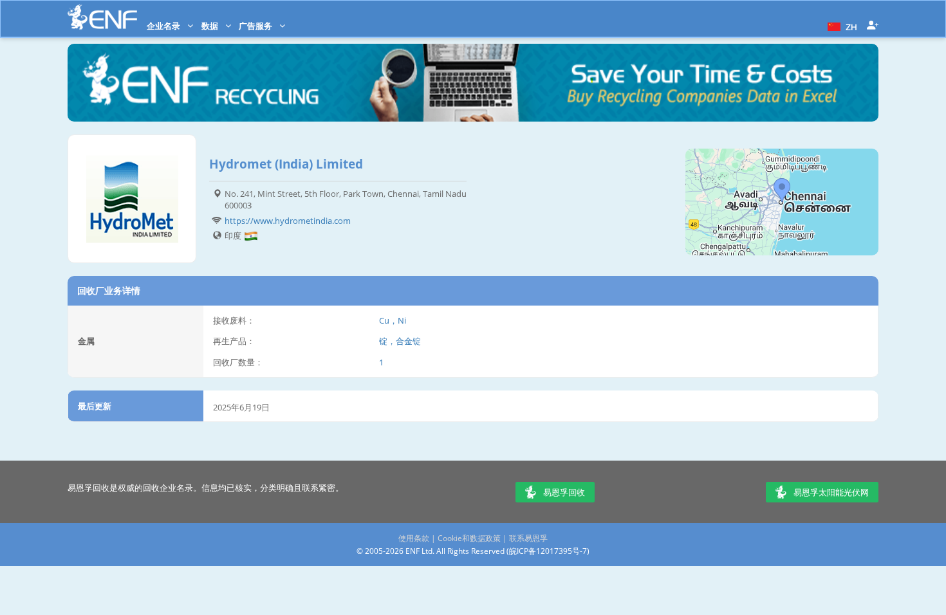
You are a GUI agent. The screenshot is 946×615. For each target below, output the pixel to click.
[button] (840, 26)
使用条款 (413, 538)
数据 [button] (210, 26)
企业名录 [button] (164, 26)
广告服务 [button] (256, 26)
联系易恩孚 (528, 538)
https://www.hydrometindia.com (288, 220)
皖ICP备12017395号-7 (548, 551)
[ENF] (102, 17)
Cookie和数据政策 (469, 538)
